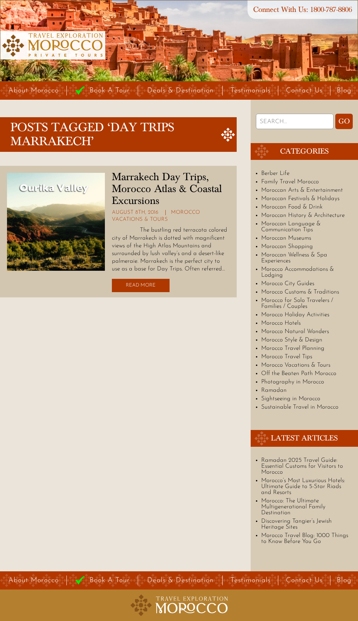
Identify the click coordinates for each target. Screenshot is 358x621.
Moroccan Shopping (287, 246)
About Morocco (33, 90)
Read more (141, 285)
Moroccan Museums (286, 238)
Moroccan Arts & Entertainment (302, 190)
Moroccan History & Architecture (303, 215)
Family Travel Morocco (290, 182)
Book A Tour (110, 90)
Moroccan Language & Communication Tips (291, 227)
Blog (344, 90)
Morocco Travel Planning (292, 348)
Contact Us (304, 90)
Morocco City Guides (287, 284)
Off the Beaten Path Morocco (298, 373)
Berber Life (275, 173)
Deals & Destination (180, 90)
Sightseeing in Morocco (290, 399)
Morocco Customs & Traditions (300, 292)
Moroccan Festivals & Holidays (300, 199)
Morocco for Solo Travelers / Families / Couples (297, 303)
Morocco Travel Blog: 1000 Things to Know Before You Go (304, 538)
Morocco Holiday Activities (295, 315)
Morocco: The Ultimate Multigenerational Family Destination (293, 507)
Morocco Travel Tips (286, 357)
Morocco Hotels (281, 323)
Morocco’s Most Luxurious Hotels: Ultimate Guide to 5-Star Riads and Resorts (303, 486)
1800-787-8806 (331, 9)
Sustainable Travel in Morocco (299, 407)
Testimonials (250, 90)
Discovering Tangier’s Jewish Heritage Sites (296, 524)
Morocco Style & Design (291, 340)
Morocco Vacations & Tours (295, 365)
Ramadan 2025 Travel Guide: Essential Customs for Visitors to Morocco (302, 466)
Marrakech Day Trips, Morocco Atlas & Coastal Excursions (167, 189)
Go (344, 121)
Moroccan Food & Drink (292, 207)
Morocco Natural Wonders (295, 331)
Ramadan (274, 390)
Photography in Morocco (292, 382)
